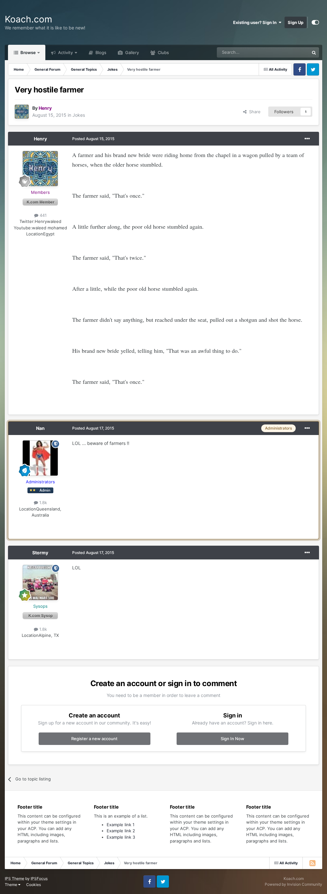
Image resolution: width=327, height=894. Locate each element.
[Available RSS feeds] (312, 863)
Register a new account (94, 738)
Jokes (78, 115)
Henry (40, 138)
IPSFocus (39, 878)
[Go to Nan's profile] (40, 458)
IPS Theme (14, 878)
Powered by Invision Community (293, 884)
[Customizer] (315, 22)
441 (42, 215)
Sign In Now (232, 738)
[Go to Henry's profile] (22, 112)
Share (254, 111)
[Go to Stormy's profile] (40, 582)
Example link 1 (120, 824)
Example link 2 (121, 830)
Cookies (33, 884)
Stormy (40, 552)
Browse (27, 52)
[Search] (314, 52)
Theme (11, 884)
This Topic (291, 52)
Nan (40, 428)
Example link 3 (121, 837)
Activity (65, 52)
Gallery (131, 52)
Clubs (162, 52)
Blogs (100, 52)
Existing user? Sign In (255, 22)
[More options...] (307, 139)
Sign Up (295, 22)
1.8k (42, 502)
